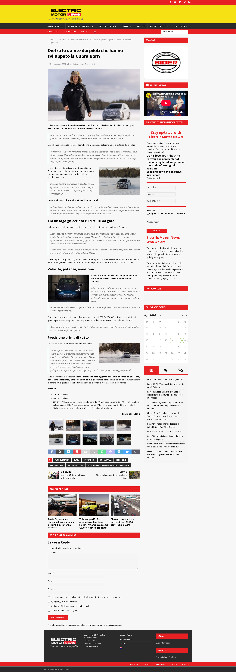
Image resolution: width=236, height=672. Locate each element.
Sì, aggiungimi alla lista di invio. (64, 601)
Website (51, 589)
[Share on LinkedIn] (68, 452)
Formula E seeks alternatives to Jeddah (164, 379)
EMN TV (141, 26)
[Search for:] (174, 31)
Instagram (160, 664)
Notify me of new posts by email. (65, 610)
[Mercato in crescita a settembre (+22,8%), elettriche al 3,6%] (125, 505)
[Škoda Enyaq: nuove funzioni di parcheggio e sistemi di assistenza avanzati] (62, 505)
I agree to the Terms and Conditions (167, 213)
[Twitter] (184, 2)
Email (50, 581)
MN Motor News (159, 26)
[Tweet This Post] (60, 452)
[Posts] (151, 370)
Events (125, 26)
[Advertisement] (144, 14)
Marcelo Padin (53, 32)
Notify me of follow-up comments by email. (69, 606)
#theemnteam (70, 32)
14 (172, 340)
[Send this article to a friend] (85, 452)
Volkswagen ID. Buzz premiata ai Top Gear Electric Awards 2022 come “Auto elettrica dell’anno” (93, 523)
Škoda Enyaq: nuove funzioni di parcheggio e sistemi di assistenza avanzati (61, 523)
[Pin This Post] (77, 452)
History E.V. (181, 26)
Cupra (76, 460)
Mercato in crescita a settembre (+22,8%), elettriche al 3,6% (122, 522)
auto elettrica (62, 460)
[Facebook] (170, 2)
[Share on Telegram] (119, 452)
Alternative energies (79, 26)
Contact (84, 32)
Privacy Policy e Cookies (166, 657)
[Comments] (180, 370)
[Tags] (166, 370)
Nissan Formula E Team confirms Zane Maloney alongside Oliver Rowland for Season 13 (164, 454)
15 (179, 340)
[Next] (183, 62)
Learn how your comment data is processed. (102, 625)
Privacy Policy (153, 222)
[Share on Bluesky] (127, 452)
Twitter (173, 664)
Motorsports (106, 26)
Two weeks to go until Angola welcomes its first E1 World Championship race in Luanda (165, 405)
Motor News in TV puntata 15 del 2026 (164, 431)
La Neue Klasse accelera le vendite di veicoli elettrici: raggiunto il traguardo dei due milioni (165, 394)
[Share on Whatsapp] (102, 452)
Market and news (77, 64)
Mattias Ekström (75, 465)
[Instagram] (179, 2)
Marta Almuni (56, 465)
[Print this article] (94, 452)
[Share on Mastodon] (110, 452)
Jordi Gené (121, 460)
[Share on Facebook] (52, 452)
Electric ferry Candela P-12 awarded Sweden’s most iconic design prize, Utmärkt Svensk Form (163, 416)
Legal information (163, 643)
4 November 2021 (58, 64)
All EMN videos (158, 85)
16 (185, 340)
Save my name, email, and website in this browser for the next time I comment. (85, 597)
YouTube (147, 664)
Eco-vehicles (53, 26)
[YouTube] (175, 2)
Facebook (134, 664)
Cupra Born (89, 460)
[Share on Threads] (136, 452)
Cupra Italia (105, 460)
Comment (52, 552)
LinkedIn (185, 664)
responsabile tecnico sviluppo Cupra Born (108, 465)
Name (50, 573)
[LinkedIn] (189, 2)
